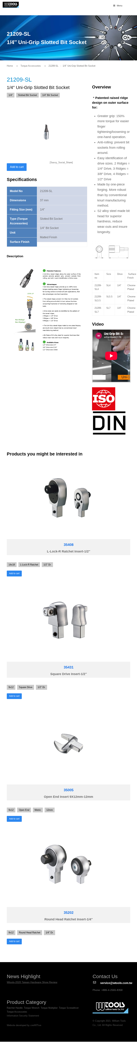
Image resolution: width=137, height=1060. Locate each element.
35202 (68, 913)
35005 (68, 790)
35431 (68, 667)
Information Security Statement (23, 1015)
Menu (119, 5)
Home (10, 65)
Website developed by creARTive (24, 1025)
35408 (68, 545)
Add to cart (17, 166)
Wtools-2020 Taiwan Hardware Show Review (32, 982)
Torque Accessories (31, 65)
